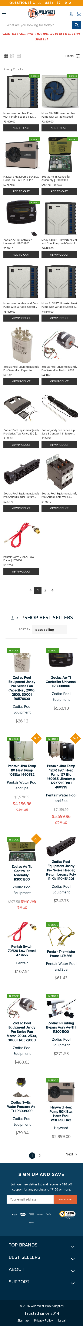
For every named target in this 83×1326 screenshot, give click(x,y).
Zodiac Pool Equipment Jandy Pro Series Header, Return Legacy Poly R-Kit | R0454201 (61, 870)
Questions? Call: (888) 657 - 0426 (41, 3)
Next (22, 617)
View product (59, 254)
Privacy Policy (43, 1320)
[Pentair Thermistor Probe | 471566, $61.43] (61, 936)
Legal (62, 1320)
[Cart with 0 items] (78, 14)
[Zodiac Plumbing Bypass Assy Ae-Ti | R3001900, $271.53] (61, 1008)
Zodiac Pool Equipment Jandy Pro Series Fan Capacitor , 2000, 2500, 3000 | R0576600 (22, 688)
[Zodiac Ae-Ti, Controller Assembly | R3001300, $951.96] (22, 851)
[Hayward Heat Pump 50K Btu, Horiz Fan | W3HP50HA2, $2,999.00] (61, 1092)
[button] (6, 55)
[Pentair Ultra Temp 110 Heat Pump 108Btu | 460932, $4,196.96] (22, 751)
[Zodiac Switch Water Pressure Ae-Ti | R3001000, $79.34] (22, 1087)
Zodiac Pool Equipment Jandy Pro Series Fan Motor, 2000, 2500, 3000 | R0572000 (22, 1031)
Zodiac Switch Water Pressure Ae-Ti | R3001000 (22, 1107)
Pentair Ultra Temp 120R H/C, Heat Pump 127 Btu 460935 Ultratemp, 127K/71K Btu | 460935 (61, 776)
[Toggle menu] (4, 14)
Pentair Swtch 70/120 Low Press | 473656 (22, 951)
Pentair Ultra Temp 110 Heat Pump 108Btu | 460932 (22, 770)
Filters (69, 56)
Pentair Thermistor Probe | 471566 (61, 954)
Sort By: (25, 629)
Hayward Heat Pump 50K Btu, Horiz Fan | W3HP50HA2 (61, 1114)
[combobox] (41, 25)
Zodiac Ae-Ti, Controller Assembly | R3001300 (22, 873)
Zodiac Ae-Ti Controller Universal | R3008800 (61, 682)
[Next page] (52, 590)
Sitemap (23, 1320)
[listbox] (49, 629)
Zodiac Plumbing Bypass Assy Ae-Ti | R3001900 (61, 1027)
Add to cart (21, 128)
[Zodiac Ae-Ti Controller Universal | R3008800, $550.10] (61, 662)
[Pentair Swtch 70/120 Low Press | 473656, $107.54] (22, 931)
